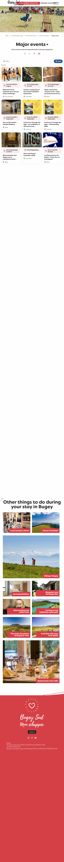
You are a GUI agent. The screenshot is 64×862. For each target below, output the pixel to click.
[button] (28, 3)
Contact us (32, 732)
